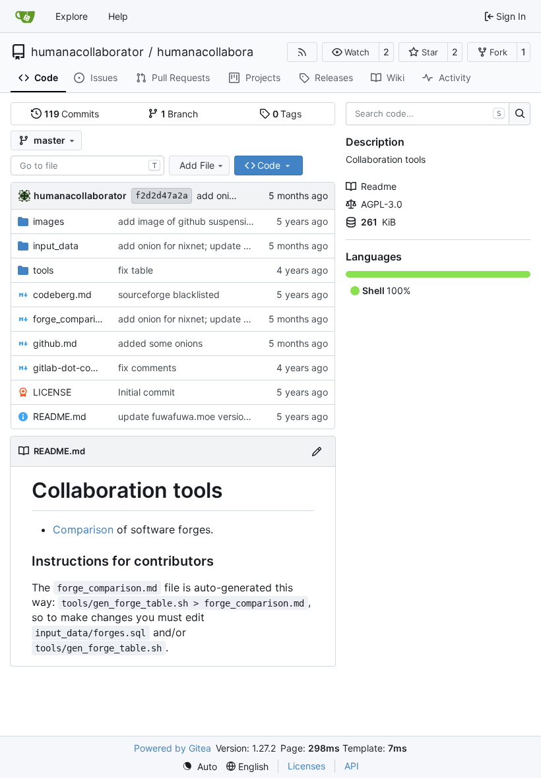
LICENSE (52, 392)
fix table (135, 270)
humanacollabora (205, 52)
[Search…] (519, 114)
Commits (72, 113)
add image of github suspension (187, 221)
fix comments (147, 367)
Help (118, 16)
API (351, 765)
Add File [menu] (196, 165)
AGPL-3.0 (381, 204)
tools (43, 270)
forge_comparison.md (69, 318)
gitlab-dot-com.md (69, 367)
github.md (55, 343)
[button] (350, 52)
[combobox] (87, 165)
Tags (287, 113)
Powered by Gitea (172, 748)
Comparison (83, 529)
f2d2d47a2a (161, 195)
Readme (379, 186)
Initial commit (146, 392)
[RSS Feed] (302, 52)
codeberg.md (62, 294)
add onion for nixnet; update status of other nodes (226, 245)
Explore (71, 16)
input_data (56, 245)
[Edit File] (316, 451)
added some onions (160, 343)
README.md (59, 416)
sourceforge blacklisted (169, 294)
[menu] (199, 766)
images (48, 221)
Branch (180, 113)
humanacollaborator (87, 52)
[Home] (25, 16)
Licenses (306, 765)
